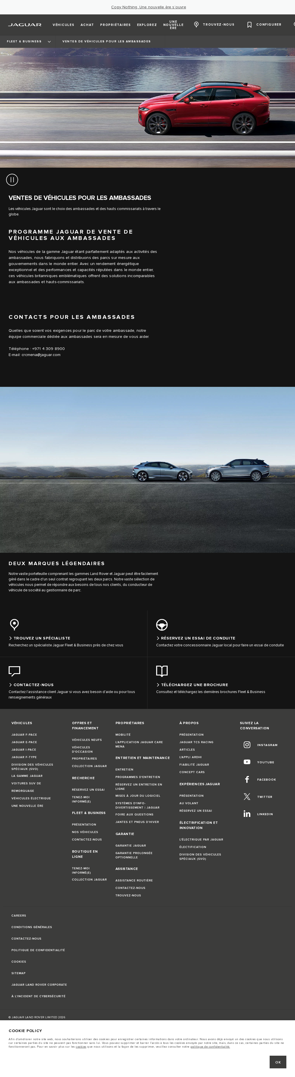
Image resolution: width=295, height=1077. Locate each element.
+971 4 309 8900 (48, 349)
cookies (81, 1046)
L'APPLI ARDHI (190, 757)
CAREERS (19, 915)
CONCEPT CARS (192, 772)
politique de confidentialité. (210, 1046)
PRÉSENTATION (84, 824)
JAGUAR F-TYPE (24, 757)
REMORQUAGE (23, 791)
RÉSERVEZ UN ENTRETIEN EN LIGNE (139, 787)
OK (278, 1062)
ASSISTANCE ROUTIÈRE (134, 880)
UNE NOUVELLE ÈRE (28, 806)
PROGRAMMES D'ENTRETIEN (138, 777)
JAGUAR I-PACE (24, 750)
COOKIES (19, 962)
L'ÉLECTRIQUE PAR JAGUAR (201, 839)
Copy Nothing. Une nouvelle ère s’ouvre (148, 7)
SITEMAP (19, 973)
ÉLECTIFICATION (192, 847)
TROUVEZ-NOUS (128, 895)
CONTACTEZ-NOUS (87, 839)
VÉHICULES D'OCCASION (82, 750)
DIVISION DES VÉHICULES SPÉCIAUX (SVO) (32, 767)
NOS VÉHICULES (85, 832)
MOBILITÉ (123, 735)
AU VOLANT (188, 803)
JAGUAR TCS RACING (196, 742)
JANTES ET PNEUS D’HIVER (137, 822)
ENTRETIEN (124, 769)
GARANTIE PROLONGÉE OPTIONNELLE (134, 855)
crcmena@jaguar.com (41, 355)
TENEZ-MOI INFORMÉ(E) (81, 799)
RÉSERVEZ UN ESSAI (88, 790)
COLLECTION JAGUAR (89, 766)
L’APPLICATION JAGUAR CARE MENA (139, 744)
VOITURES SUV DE (26, 783)
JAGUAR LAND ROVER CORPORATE (39, 985)
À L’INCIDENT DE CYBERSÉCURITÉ (39, 996)
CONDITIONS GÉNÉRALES (32, 927)
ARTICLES (187, 750)
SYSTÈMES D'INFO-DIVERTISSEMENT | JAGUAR (138, 805)
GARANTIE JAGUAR (131, 845)
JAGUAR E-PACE (24, 742)
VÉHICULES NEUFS (87, 740)
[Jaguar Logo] (25, 24)
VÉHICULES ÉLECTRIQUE (31, 798)
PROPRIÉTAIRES (84, 758)
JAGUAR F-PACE (24, 735)
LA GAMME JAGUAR (27, 776)
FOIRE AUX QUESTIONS (135, 814)
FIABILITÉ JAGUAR (194, 764)
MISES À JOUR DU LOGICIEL (138, 796)
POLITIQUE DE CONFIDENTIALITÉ (38, 950)
